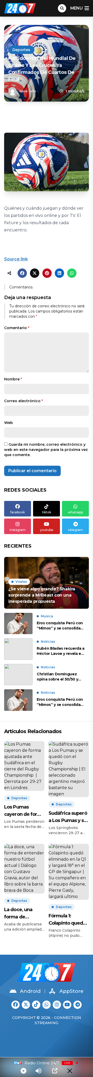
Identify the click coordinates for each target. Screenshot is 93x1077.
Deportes (21, 49)
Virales (21, 582)
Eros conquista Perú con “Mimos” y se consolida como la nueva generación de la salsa (60, 626)
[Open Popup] (54, 1070)
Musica (47, 616)
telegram (75, 530)
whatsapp (75, 512)
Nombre (13, 379)
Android (30, 991)
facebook (17, 512)
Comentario (16, 327)
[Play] (23, 1070)
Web (8, 422)
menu (76, 8)
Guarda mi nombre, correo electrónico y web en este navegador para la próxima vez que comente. (46, 449)
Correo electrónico (23, 401)
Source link (16, 259)
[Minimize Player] (69, 1070)
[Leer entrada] (46, 583)
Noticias (48, 641)
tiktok (46, 512)
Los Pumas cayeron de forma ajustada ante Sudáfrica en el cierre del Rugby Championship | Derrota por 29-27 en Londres (24, 811)
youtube (46, 530)
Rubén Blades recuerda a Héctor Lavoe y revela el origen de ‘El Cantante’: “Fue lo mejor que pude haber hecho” (60, 651)
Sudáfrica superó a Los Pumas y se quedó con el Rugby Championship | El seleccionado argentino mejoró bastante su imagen (68, 817)
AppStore (71, 991)
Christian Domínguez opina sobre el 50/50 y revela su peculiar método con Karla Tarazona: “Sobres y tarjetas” (57, 677)
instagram (18, 530)
